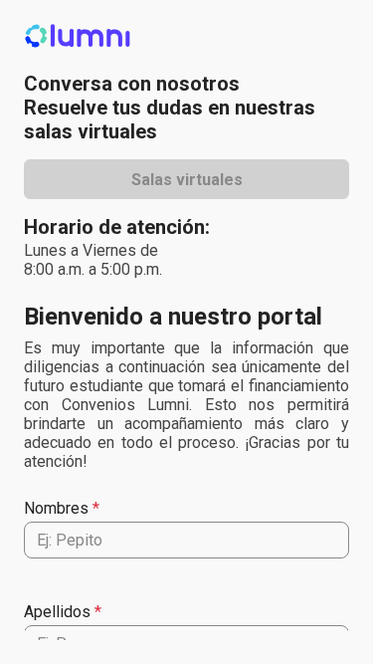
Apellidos (57, 611)
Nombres (56, 508)
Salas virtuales (187, 179)
